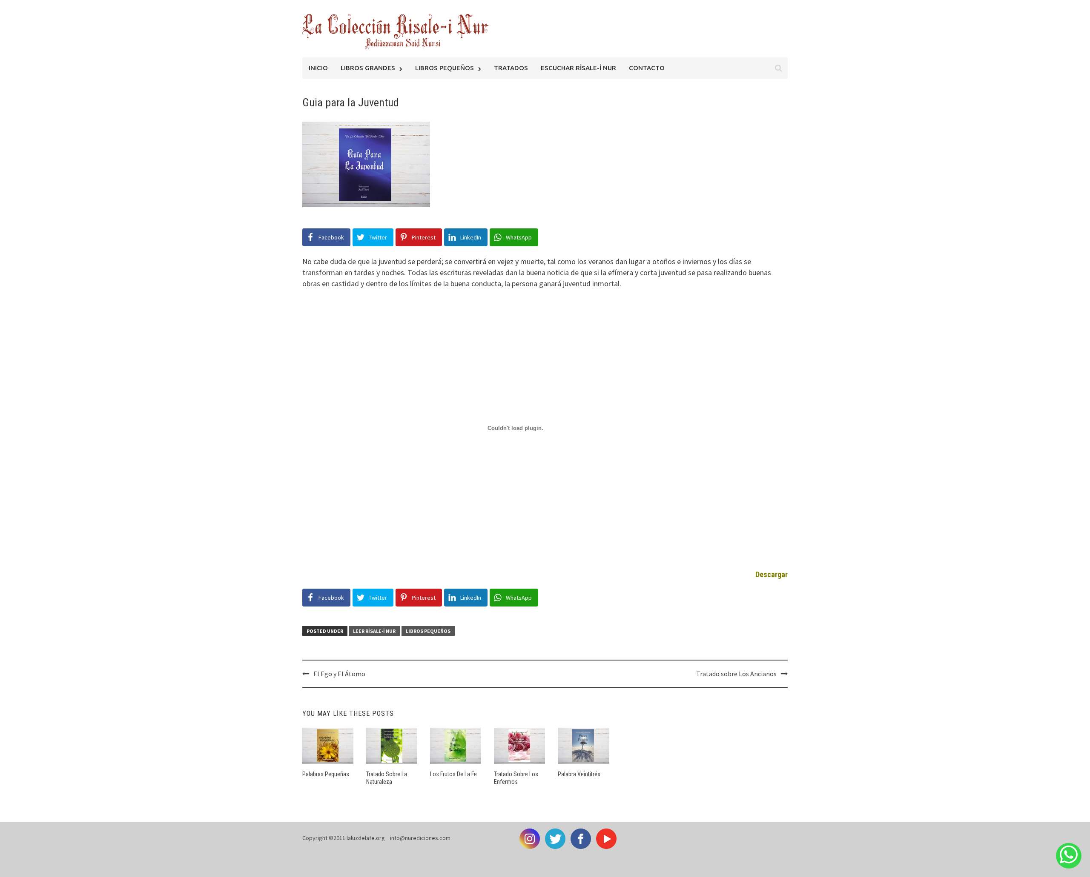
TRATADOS (511, 67)
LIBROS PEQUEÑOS (444, 67)
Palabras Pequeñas (325, 774)
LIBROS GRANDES (368, 67)
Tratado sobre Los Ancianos (736, 673)
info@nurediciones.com (420, 838)
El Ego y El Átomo (339, 673)
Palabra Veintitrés (579, 774)
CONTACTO (647, 67)
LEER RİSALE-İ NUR (374, 631)
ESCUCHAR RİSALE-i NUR (578, 67)
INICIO (318, 67)
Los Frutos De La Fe (453, 774)
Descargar (771, 574)
